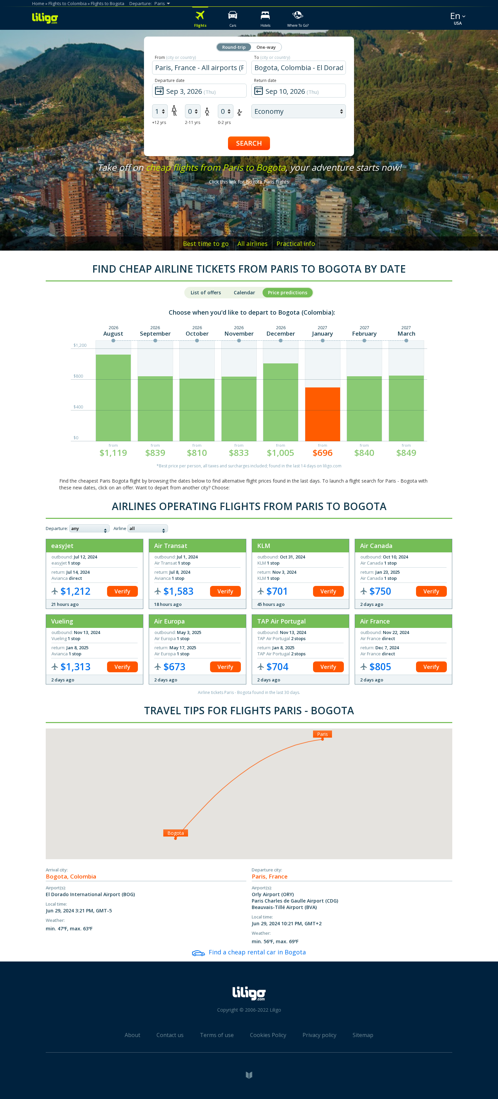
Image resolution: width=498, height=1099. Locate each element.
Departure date (170, 80)
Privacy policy (319, 1035)
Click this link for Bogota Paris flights (249, 181)
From (175, 57)
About (132, 1035)
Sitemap (363, 1035)
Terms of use (217, 1035)
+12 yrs (159, 122)
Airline (119, 528)
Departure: (57, 528)
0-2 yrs (224, 122)
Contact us (170, 1035)
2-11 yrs (192, 122)
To (272, 57)
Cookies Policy (268, 1035)
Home (38, 3)
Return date (265, 80)
